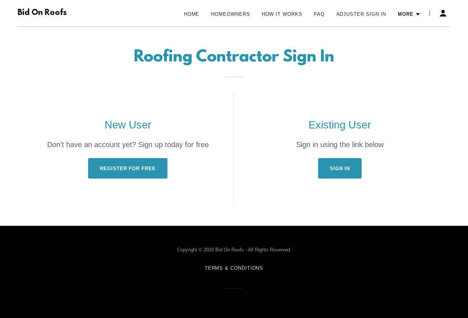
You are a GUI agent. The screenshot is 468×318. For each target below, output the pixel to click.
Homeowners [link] (230, 14)
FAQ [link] (319, 14)
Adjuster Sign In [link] (361, 14)
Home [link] (192, 14)
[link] (42, 13)
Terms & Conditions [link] (234, 268)
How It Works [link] (282, 14)
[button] (409, 14)
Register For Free (128, 168)
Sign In (340, 168)
